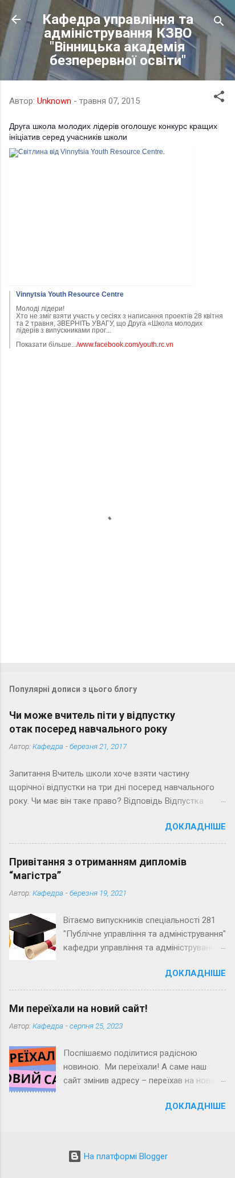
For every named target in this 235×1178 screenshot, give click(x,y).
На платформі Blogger (125, 1156)
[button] (219, 98)
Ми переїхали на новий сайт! (78, 1008)
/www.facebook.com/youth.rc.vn (124, 345)
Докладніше (195, 826)
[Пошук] (219, 23)
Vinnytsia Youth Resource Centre (70, 294)
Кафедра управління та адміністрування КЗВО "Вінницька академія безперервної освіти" (117, 39)
